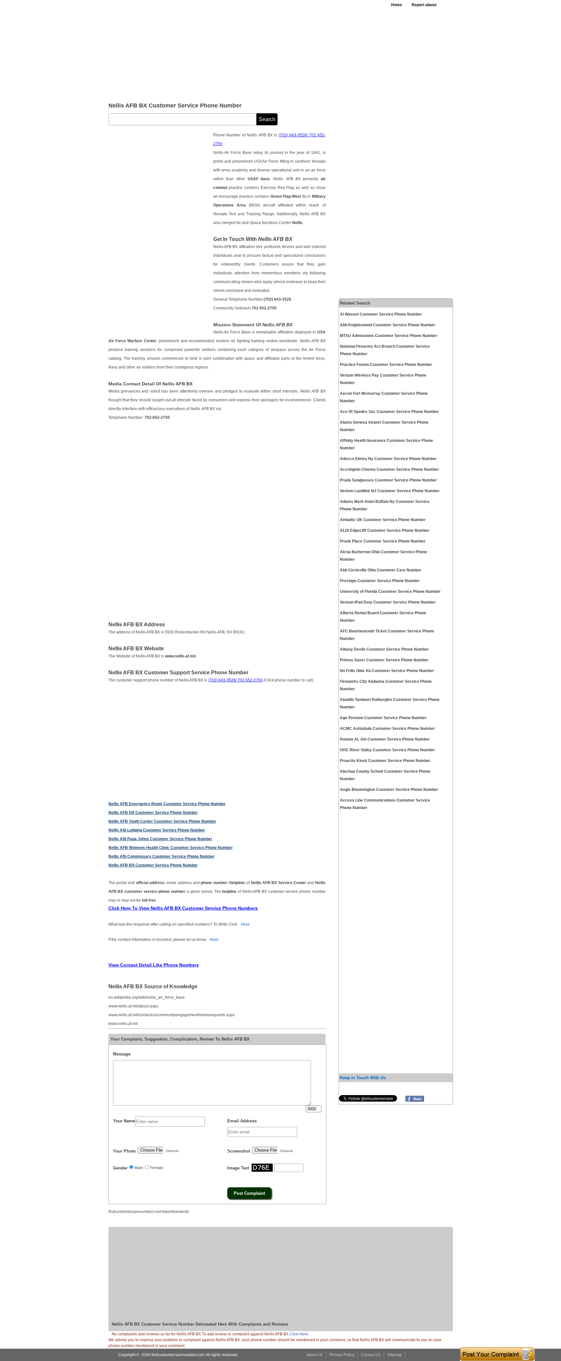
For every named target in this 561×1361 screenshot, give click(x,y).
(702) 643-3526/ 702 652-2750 (235, 680)
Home (396, 5)
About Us (314, 1355)
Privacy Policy (342, 1355)
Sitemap (394, 1355)
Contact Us (370, 1355)
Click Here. (299, 1334)
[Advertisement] (267, 48)
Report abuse (424, 5)
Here (245, 924)
